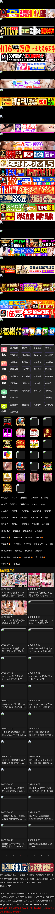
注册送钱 (13, 504)
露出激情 (26, 390)
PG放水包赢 (36, 511)
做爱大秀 (28, 550)
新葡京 (43, 504)
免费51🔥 (39, 537)
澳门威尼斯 (5, 557)
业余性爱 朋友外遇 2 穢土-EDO (40, 845)
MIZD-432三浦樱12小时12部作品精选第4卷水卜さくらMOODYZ (14, 651)
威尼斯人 (4, 497)
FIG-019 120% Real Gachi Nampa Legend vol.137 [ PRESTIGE (40, 818)
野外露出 (49, 369)
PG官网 (14, 497)
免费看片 (18, 550)
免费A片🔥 (28, 557)
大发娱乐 (16, 531)
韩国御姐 (26, 362)
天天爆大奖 (38, 544)
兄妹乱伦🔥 (40, 557)
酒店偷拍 (24, 517)
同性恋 (49, 397)
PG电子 (4, 504)
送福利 (34, 504)
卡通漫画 (14, 390)
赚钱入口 (17, 564)
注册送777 (24, 504)
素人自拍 (49, 355)
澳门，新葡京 (6, 550)
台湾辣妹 (14, 362)
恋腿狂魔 (49, 376)
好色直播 (17, 544)
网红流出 (38, 369)
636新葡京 (18, 537)
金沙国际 (49, 544)
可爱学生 (38, 376)
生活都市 (14, 404)
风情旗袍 (14, 383)
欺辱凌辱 (14, 369)
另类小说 (14, 411)
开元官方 (27, 544)
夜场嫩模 (35, 524)
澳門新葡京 (27, 531)
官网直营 (34, 497)
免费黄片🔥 (6, 564)
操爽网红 (48, 511)
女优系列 (26, 376)
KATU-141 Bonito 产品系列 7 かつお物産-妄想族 (40, 707)
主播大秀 (34, 517)
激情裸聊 (28, 537)
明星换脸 (26, 383)
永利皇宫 (39, 531)
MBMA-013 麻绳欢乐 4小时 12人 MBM (40, 677)
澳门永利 (44, 497)
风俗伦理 (49, 404)
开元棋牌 (24, 497)
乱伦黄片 (4, 524)
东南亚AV (49, 362)
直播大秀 (39, 550)
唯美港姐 (38, 362)
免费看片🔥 (6, 537)
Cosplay (37, 355)
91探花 (26, 369)
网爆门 (49, 390)
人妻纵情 (38, 404)
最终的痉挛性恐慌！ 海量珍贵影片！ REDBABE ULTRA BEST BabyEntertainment (14, 848)
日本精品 (26, 355)
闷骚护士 (49, 383)
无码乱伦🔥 (6, 544)
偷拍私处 (15, 524)
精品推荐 (14, 348)
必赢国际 (15, 511)
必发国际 (45, 524)
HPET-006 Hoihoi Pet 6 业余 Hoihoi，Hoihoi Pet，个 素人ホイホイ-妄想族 (40, 764)
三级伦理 (14, 355)
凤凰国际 (25, 511)
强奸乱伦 (26, 348)
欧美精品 (38, 348)
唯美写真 (38, 390)
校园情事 (26, 404)
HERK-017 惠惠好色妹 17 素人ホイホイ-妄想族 (41, 789)
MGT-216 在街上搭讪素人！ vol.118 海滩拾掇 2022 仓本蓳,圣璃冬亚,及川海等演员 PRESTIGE (41, 652)
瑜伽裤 (37, 383)
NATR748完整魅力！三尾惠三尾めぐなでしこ (40, 594)
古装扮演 (14, 376)
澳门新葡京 (5, 531)
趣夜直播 (25, 524)
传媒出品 (14, 397)
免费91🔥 (17, 557)
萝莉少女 (49, 348)
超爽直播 (4, 517)
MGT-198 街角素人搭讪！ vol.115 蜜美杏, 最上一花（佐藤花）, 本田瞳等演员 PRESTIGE (14, 680)
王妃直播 (44, 517)
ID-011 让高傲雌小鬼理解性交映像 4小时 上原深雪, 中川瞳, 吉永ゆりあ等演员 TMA (13, 764)
